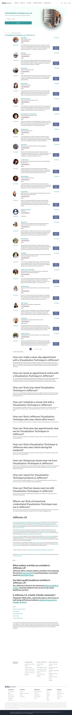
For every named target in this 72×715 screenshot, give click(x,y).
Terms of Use (59, 696)
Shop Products (11, 695)
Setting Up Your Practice (24, 693)
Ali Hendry (23, 53)
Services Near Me (11, 696)
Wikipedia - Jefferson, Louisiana (19, 608)
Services (16, 2)
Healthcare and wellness (17, 536)
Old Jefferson (53, 526)
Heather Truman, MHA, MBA (27, 269)
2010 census (34, 524)
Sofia (55, 362)
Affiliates (48, 695)
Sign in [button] (65, 2)
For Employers (47, 2)
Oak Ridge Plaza (38, 538)
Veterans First (10, 700)
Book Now (56, 48)
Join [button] (69, 2)
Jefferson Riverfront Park (30, 549)
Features (21, 691)
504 (42, 554)
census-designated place (23, 522)
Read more (31, 713)
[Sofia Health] (6, 3)
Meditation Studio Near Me (29, 669)
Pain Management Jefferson (42, 667)
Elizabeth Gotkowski (26, 209)
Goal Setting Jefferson (41, 674)
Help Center (59, 691)
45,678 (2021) (20, 554)
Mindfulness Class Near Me (29, 672)
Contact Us (59, 695)
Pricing (21, 695)
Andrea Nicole (24, 83)
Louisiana (39, 522)
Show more (27, 674)
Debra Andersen (25, 176)
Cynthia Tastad (24, 159)
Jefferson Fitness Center (37, 542)
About (48, 691)
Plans (35, 698)
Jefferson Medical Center (48, 536)
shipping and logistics (28, 533)
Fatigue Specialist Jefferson (42, 669)
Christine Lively (24, 129)
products (33, 480)
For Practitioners (37, 2)
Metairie (45, 523)
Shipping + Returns (60, 693)
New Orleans (41, 523)
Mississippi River (26, 523)
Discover (29, 2)
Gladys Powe (24, 222)
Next (37, 349)
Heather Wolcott (25, 286)
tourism (40, 533)
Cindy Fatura (24, 144)
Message (57, 37)
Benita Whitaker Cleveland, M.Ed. (28, 114)
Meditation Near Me (28, 667)
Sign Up (9, 693)
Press (48, 696)
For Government (37, 696)
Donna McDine (24, 191)
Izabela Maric (24, 318)
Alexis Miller (24, 37)
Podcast (48, 700)
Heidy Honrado (24, 303)
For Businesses (37, 695)
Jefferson (14, 522)
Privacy (58, 698)
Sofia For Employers (37, 691)
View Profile (15, 45)
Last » (40, 349)
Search (18, 22)
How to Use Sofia (11, 691)
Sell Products (22, 696)
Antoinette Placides (25, 98)
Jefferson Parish (34, 522)
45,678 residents (40, 531)
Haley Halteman (24, 238)
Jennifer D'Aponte (25, 333)
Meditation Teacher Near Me (30, 670)
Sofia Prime (49, 467)
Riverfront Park (25, 538)
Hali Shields (23, 253)
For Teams (36, 693)
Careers (48, 693)
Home (6, 32)
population (23, 524)
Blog (47, 698)
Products (22, 2)
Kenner (49, 523)
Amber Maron (24, 68)
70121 (35, 554)
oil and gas (35, 533)
